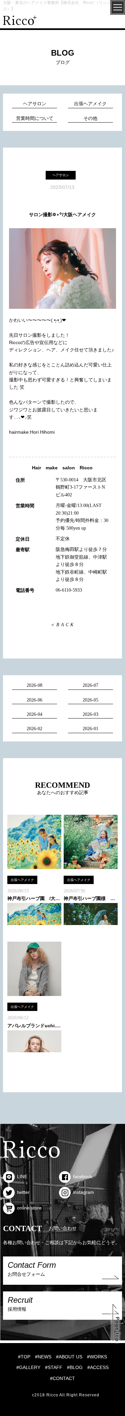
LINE (22, 1176)
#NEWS (43, 1356)
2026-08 (34, 685)
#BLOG (75, 1367)
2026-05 (90, 700)
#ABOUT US (69, 1356)
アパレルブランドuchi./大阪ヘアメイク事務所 (34, 1025)
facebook (82, 1176)
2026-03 (90, 714)
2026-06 (34, 700)
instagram (83, 1192)
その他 (90, 118)
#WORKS (97, 1356)
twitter (23, 1192)
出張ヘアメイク (90, 103)
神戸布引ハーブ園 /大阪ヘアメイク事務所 (34, 898)
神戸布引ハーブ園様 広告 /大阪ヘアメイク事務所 (91, 898)
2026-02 (34, 728)
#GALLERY (28, 1367)
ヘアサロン (34, 103)
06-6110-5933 (69, 590)
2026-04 (34, 714)
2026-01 (90, 728)
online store (29, 1207)
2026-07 (90, 685)
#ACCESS (98, 1367)
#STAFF (53, 1367)
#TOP (24, 1356)
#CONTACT (62, 1378)
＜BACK (62, 624)
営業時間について (34, 118)
